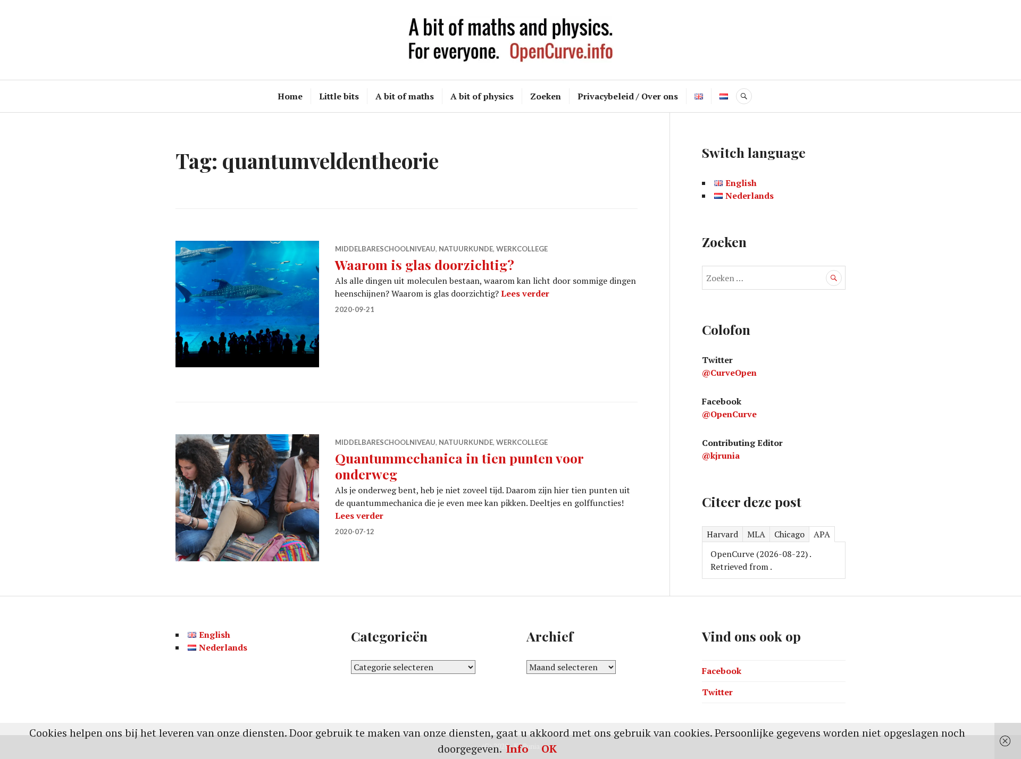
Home (290, 96)
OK (549, 748)
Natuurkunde (466, 248)
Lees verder (525, 293)
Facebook (721, 671)
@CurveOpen (729, 372)
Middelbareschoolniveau (385, 248)
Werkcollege (522, 248)
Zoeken (545, 96)
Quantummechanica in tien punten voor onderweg (459, 466)
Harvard (722, 534)
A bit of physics (482, 96)
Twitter (717, 692)
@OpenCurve (729, 414)
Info (517, 748)
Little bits (339, 96)
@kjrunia (721, 455)
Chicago (789, 534)
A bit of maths (404, 96)
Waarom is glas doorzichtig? (424, 264)
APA (822, 534)
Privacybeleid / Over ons (628, 96)
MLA (756, 534)
